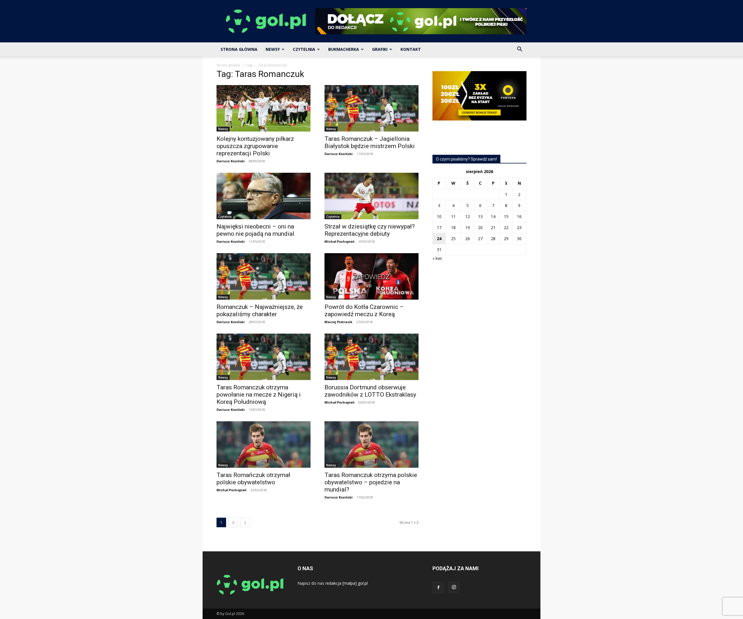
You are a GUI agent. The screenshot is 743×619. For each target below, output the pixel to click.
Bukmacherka (343, 49)
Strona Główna (239, 49)
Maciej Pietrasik (338, 322)
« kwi (437, 258)
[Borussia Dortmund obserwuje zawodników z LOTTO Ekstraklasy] (371, 357)
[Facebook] (438, 587)
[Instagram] (454, 587)
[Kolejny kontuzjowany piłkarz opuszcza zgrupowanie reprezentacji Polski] (264, 108)
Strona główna (228, 65)
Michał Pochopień (339, 241)
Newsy (273, 49)
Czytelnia (304, 49)
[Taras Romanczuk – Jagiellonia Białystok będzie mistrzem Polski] (371, 108)
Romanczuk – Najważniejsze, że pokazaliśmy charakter (260, 310)
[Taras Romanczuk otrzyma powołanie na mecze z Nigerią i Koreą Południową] (264, 357)
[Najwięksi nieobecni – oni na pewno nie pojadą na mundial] (264, 196)
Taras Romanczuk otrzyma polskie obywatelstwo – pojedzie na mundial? (370, 482)
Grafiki (379, 49)
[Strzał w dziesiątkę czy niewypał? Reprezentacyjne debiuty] (371, 196)
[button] (519, 50)
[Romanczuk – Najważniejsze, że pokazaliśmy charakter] (264, 276)
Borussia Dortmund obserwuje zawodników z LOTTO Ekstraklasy (370, 391)
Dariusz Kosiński (231, 161)
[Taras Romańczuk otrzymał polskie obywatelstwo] (264, 444)
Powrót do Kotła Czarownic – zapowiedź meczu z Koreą (364, 310)
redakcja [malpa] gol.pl (346, 583)
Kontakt (411, 49)
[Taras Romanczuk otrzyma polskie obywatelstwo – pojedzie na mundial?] (371, 444)
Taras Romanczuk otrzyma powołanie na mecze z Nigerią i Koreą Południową (259, 394)
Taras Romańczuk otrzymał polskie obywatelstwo (253, 479)
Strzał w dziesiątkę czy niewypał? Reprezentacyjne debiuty (369, 230)
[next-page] (245, 522)
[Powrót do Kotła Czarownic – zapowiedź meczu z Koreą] (371, 276)
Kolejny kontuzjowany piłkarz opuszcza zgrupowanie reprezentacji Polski (255, 146)
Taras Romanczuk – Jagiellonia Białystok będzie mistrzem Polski (369, 142)
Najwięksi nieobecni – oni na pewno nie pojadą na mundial (255, 230)
